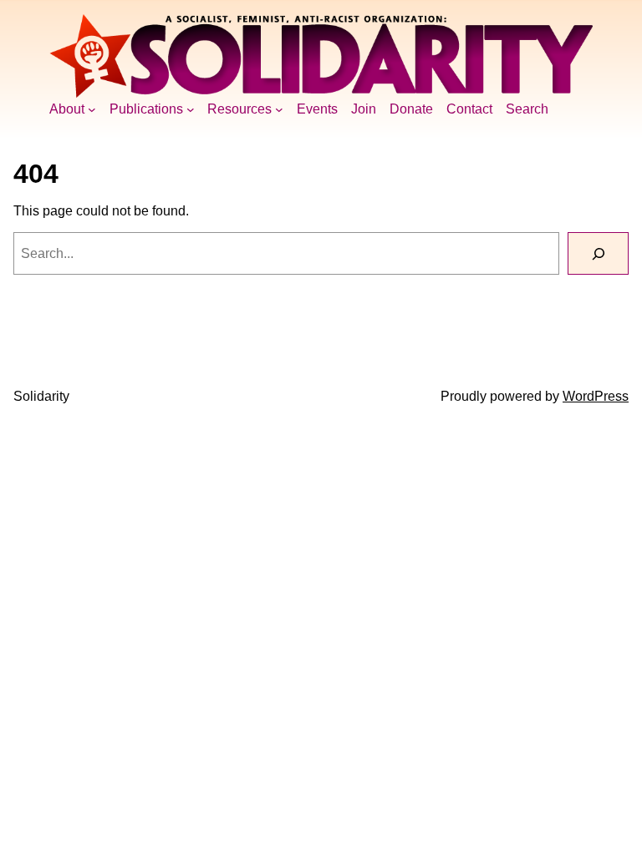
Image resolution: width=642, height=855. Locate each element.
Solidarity (41, 396)
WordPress (596, 396)
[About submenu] (92, 109)
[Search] (598, 253)
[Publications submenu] (190, 109)
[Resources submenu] (279, 109)
